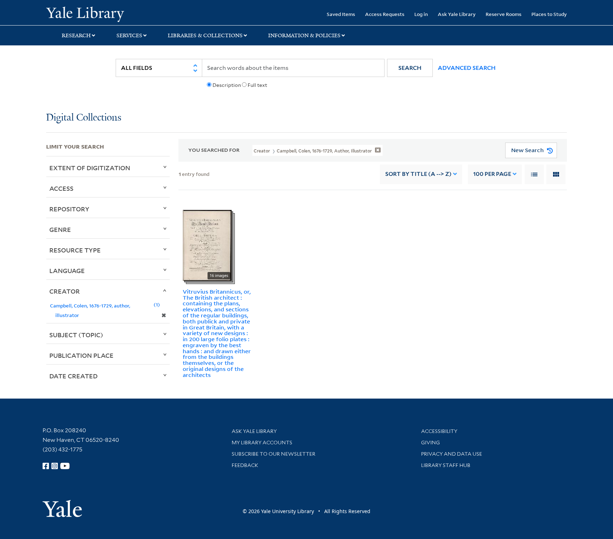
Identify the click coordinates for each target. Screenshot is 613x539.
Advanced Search (467, 68)
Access (61, 188)
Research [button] (76, 35)
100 (492, 174)
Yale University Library (85, 13)
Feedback (245, 465)
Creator (64, 291)
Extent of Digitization (89, 167)
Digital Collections (83, 117)
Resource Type (75, 250)
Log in (421, 14)
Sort (418, 174)
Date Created (73, 376)
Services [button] (129, 35)
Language (67, 270)
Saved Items (341, 14)
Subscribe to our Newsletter (273, 454)
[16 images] (207, 245)
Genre (60, 229)
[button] (410, 68)
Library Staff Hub (445, 465)
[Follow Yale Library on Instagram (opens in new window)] (54, 466)
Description (226, 85)
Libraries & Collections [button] (205, 35)
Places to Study (549, 14)
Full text (257, 85)
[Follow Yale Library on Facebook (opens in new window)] (46, 466)
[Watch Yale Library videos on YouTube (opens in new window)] (65, 466)
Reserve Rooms (503, 14)
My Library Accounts (262, 442)
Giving (430, 442)
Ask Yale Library (457, 14)
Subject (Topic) (76, 334)
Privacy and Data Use (451, 454)
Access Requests (384, 14)
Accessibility (439, 431)
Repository (69, 209)
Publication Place (81, 355)
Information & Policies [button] (304, 35)
